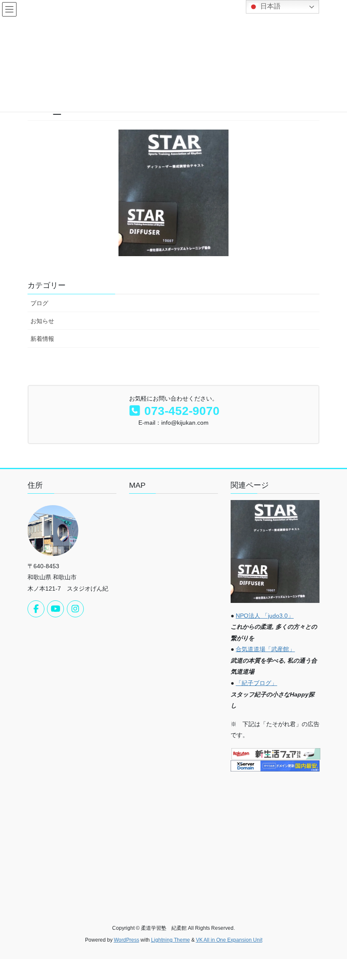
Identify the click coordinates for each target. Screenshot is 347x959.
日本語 (270, 6)
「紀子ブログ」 (256, 683)
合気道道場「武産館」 (265, 649)
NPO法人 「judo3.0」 (265, 615)
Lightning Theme (170, 940)
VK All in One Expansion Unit (229, 940)
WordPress (126, 940)
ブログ (39, 303)
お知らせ (42, 321)
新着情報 (42, 338)
